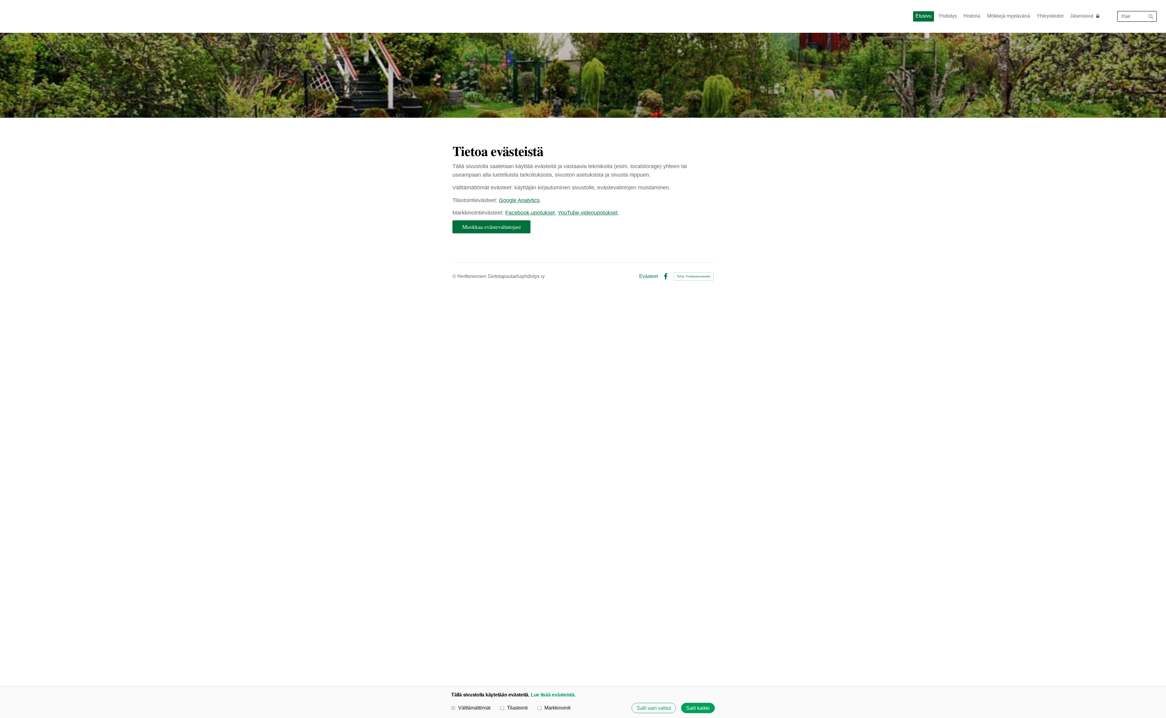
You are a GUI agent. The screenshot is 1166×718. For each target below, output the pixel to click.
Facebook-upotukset (530, 213)
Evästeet (648, 276)
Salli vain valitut (654, 708)
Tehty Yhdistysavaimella (693, 276)
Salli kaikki (698, 708)
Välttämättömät (474, 707)
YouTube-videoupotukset (588, 213)
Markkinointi (557, 707)
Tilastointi (517, 707)
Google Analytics (519, 200)
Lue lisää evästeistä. (553, 694)
